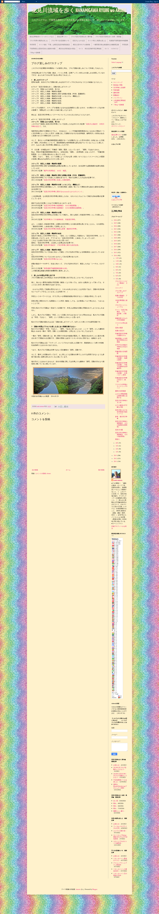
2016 (115, 249)
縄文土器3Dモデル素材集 (81, 45)
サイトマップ (117, 82)
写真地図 (116, 90)
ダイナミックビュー (118, 126)
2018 (115, 244)
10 (100, 124)
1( (69, 205)
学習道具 (125, 45)
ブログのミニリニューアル (121, 306)
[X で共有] (63, 406)
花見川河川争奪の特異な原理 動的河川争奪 (60, 229)
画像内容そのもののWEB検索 (121, 319)
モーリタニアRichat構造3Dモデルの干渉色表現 (120, 837)
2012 (115, 458)
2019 (115, 241)
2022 (115, 232)
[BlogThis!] (61, 406)
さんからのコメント (75, 191)
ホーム (68, 470)
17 (58, 245)
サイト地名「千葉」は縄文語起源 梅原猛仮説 (54, 45)
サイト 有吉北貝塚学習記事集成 (90, 48)
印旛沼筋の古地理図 (121, 352)
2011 (115, 461)
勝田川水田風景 (120, 391)
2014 (115, 255)
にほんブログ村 (116, 200)
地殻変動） (74, 205)
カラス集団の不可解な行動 (121, 406)
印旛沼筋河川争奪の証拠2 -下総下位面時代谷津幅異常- (121, 365)
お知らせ (116, 765)
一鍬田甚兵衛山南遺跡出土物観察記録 (106, 45)
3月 (117, 446)
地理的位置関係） (76, 208)
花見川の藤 (119, 430)
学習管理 (33, 45)
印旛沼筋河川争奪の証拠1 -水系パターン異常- (121, 373)
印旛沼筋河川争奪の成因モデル (121, 334)
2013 (115, 455)
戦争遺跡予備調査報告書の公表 (55, 268)
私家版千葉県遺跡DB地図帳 (118, 41)
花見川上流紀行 (92, 124)
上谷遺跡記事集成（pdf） (119, 101)
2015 (115, 252)
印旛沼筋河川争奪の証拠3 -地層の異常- (121, 358)
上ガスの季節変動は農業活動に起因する (121, 396)
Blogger (94, 889)
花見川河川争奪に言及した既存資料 (57, 180)
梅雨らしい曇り (118, 811)
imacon (78, 889)
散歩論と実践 (117, 85)
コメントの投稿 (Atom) (43, 473)
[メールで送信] (59, 406)
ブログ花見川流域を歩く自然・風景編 (108, 37)
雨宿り (117, 439)
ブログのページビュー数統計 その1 (121, 283)
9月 (117, 267)
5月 (117, 279)
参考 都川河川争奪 (121, 417)
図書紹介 (116, 95)
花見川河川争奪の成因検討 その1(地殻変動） (121, 434)
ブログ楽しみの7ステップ (121, 292)
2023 (115, 229)
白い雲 (115, 801)
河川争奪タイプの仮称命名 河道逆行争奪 (59, 219)
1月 (117, 452)
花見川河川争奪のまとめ (53, 259)
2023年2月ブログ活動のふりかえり (119, 768)
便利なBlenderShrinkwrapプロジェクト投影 (120, 786)
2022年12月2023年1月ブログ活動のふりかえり (120, 775)
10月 (117, 264)
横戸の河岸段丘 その (52, 170)
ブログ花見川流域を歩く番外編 (81, 37)
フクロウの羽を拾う (121, 324)
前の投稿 (101, 470)
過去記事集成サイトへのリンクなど (42, 37)
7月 (117, 273)
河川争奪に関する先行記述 (68, 245)
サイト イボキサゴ (111, 48)
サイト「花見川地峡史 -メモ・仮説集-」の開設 (121, 312)
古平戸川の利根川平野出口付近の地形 (121, 347)
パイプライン (117, 98)
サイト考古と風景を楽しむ (97, 41)
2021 (115, 235)
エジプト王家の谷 (119, 831)
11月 (117, 261)
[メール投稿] (55, 406)
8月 (117, 270)
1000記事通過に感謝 (121, 301)
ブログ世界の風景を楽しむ (39, 41)
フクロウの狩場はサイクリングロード (121, 386)
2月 (117, 449)
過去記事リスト (62, 37)
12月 (117, 258)
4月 (117, 443)
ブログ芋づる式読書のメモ (60, 41)
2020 (115, 238)
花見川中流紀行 (50, 245)
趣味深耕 (116, 93)
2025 (115, 223)
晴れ (114, 803)
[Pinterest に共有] (67, 406)
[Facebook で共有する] (65, 406)
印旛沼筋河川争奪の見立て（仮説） (121, 379)
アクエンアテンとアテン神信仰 (120, 864)
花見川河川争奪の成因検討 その (56, 205)
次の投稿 (35, 470)
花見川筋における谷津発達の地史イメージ (121, 412)
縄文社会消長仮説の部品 (67, 48)
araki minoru (118, 480)
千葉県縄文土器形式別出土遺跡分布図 (42, 48)
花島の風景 (119, 328)
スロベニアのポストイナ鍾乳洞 (120, 842)
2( (69, 208)
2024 (115, 226)
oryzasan (65, 191)
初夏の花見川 (119, 331)
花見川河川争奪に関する (53, 191)
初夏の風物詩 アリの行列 (121, 296)
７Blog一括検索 (35, 52)
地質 (63, 170)
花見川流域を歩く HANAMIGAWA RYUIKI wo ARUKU (78, 10)
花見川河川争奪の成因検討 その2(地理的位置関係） (121, 424)
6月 (117, 276)
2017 (115, 247)
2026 (115, 220)
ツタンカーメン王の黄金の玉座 (120, 874)
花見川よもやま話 (79, 41)
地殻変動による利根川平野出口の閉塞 (121, 340)
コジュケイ (119, 288)
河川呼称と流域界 (119, 87)
